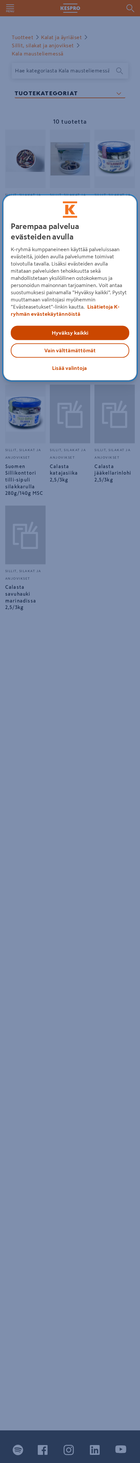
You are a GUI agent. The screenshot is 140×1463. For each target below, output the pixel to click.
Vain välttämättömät (70, 350)
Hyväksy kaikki (70, 332)
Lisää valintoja (69, 368)
